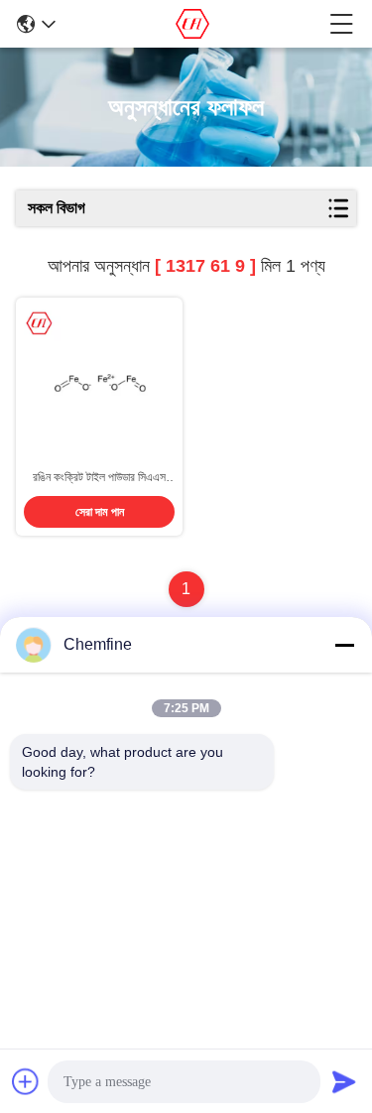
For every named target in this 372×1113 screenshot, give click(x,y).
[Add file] (26, 1081)
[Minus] (344, 645)
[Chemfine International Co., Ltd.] (193, 24)
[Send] (344, 1081)
